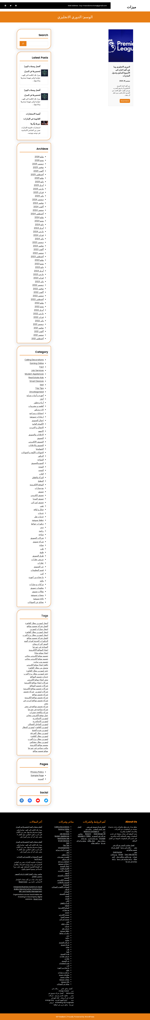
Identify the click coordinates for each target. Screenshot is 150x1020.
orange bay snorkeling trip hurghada (59, 1001)
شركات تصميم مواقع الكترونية (35, 688)
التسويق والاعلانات (36, 445)
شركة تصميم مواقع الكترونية (36, 697)
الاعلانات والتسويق (36, 434)
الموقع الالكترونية (37, 484)
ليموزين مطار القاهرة (39, 736)
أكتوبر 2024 (38, 206)
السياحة (40, 459)
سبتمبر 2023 (38, 253)
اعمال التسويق (38, 420)
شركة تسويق (38, 541)
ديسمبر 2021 (38, 324)
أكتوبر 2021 (39, 331)
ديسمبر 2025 (38, 163)
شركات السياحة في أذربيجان (61, 996)
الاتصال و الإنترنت (36, 427)
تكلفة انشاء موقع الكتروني (37, 664)
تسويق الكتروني (37, 495)
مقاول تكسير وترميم (61, 995)
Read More (125, 101)
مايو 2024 (39, 224)
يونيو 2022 (39, 306)
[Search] (23, 43)
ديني (42, 527)
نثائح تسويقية (38, 598)
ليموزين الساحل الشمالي (38, 724)
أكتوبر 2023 (39, 249)
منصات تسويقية (37, 595)
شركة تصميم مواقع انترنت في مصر (35, 702)
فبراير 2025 (38, 192)
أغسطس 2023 (37, 256)
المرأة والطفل (38, 477)
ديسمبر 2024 (38, 199)
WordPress (89, 1016)
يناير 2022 (39, 320)
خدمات (41, 513)
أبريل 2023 (39, 270)
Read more (23, 882)
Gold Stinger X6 (99, 834)
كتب (42, 573)
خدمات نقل (39, 516)
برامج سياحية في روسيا (124, 859)
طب (42, 548)
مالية (42, 580)
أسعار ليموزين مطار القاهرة (36, 623)
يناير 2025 (39, 195)
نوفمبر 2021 (39, 327)
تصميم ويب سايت (40, 661)
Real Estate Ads (36, 377)
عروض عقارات (37, 559)
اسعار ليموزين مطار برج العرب (35, 635)
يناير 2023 (39, 281)
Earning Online (37, 363)
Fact (41, 367)
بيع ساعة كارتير (93, 838)
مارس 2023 (38, 274)
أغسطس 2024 (37, 213)
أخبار (42, 399)
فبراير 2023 (38, 277)
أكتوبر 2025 (38, 171)
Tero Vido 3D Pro (131, 854)
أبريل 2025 (39, 185)
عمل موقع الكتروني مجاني (37, 715)
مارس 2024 (38, 231)
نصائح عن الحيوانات (36, 602)
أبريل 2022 (39, 310)
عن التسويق (39, 566)
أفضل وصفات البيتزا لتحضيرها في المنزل (32, 69)
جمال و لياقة (39, 509)
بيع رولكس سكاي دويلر (123, 857)
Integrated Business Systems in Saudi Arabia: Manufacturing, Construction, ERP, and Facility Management (28, 889)
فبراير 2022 (38, 317)
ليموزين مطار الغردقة (39, 733)
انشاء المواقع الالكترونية (38, 650)
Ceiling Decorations (34, 359)
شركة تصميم (28, 691)
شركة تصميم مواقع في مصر (36, 706)
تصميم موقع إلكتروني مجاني (36, 655)
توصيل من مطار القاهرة (38, 667)
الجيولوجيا (40, 449)
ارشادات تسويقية (37, 416)
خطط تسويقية (38, 520)
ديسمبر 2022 (38, 285)
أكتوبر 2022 (39, 292)
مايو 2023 (39, 267)
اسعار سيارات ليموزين (39, 629)
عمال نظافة (91, 841)
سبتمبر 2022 (38, 295)
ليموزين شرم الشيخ (40, 730)
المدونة (41, 779)
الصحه (41, 470)
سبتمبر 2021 (38, 335)
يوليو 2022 (39, 302)
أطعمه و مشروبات (36, 406)
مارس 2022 (38, 313)
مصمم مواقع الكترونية (39, 745)
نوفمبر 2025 (38, 167)
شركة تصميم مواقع (40, 694)
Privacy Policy (37, 772)
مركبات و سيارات (36, 584)
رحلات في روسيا (126, 847)
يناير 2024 (39, 238)
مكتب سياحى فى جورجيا (38, 748)
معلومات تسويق (37, 588)
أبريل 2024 (39, 228)
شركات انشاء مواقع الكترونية (36, 682)
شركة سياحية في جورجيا (38, 709)
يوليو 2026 (39, 156)
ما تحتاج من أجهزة (36, 577)
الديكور (41, 456)
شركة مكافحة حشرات (39, 712)
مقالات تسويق (38, 591)
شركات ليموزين (41, 691)
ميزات (131, 6)
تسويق (41, 491)
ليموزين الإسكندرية (40, 718)
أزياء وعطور (39, 402)
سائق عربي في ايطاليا (61, 1005)
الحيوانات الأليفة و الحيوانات (32, 452)
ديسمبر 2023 (38, 242)
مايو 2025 (39, 181)
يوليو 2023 (39, 260)
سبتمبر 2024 (38, 210)
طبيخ (42, 552)
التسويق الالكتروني (36, 441)
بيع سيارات (39, 488)
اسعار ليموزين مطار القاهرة (36, 632)
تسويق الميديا (38, 498)
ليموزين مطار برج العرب (38, 739)
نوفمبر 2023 (38, 245)
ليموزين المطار (28, 727)
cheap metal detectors (66, 992)
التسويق (40, 438)
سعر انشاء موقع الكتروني (37, 679)
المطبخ (41, 481)
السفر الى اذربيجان (40, 644)
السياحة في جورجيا (40, 647)
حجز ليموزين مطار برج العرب (36, 673)
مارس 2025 (38, 188)
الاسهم (41, 431)
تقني (42, 506)
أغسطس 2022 (37, 299)
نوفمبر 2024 (38, 203)
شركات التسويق (37, 538)
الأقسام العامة (38, 424)
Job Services (37, 370)
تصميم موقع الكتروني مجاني (36, 658)
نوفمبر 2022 (38, 288)
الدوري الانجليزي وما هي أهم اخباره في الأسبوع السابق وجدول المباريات (121, 71)
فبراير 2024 (38, 235)
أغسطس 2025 (37, 174)
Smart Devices (37, 381)
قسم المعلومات (37, 570)
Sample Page (37, 775)
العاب (41, 473)
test (42, 384)
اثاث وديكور (39, 409)
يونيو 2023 (39, 263)
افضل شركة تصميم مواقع (37, 638)
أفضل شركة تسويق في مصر (96, 827)
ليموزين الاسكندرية (40, 721)
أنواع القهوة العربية (61, 1000)
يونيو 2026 (39, 160)
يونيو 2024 (39, 220)
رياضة (41, 531)
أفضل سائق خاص (66, 989)
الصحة (41, 466)
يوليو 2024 (39, 217)
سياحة (41, 534)
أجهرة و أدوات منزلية (35, 395)
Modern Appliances (34, 374)
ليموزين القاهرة (41, 727)
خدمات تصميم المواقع (39, 676)
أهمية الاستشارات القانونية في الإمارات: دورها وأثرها (31, 118)
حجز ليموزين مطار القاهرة (37, 670)
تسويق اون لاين (37, 502)
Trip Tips (39, 388)
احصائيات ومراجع (37, 413)
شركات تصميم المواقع (39, 685)
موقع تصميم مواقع (40, 751)
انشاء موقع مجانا (41, 653)
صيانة (41, 545)
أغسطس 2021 (38, 338)
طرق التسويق (38, 555)
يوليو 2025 (39, 178)
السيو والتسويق (37, 463)
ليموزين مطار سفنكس (39, 742)
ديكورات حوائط (37, 523)
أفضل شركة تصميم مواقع (37, 626)
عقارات (41, 563)
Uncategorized (36, 391)
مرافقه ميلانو (95, 843)
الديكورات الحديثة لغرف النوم (36, 641)
